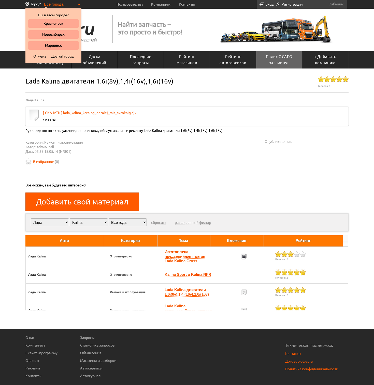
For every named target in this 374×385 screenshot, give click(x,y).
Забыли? (336, 4)
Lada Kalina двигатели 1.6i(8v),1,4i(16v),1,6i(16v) (187, 291)
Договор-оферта (299, 361)
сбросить (158, 223)
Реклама (32, 368)
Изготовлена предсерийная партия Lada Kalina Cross (185, 256)
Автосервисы (91, 368)
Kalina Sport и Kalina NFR (188, 274)
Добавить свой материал (82, 201)
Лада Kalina (34, 100)
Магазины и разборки (98, 361)
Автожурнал (90, 376)
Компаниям (160, 4)
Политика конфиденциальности (311, 369)
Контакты (187, 4)
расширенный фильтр (193, 223)
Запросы (87, 338)
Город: (36, 4)
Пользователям (130, 4)
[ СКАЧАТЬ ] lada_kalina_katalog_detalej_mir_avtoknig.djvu (90, 113)
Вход (269, 4)
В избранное (43, 162)
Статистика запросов (97, 345)
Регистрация (292, 4)
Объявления (90, 353)
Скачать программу (41, 353)
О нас (30, 338)
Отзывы (32, 361)
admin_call (45, 147)
